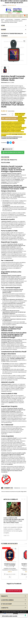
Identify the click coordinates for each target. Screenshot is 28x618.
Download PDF (7, 149)
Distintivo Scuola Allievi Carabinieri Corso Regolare (9, 565)
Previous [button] (22, 499)
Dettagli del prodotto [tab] (9, 160)
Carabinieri (4, 87)
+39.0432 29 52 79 (11, 5)
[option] (14, 520)
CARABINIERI (17, 196)
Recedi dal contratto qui (14, 590)
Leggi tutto (6, 535)
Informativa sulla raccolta (9, 616)
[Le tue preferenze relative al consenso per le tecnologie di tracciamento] (25, 615)
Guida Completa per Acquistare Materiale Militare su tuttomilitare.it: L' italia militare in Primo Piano (14, 520)
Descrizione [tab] (5, 157)
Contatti (4, 254)
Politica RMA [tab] (5, 162)
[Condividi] (8, 142)
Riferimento (4, 82)
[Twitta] (10, 142)
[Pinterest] (13, 142)
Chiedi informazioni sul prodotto (12, 152)
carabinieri (4, 182)
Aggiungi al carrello (9, 118)
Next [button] (25, 499)
